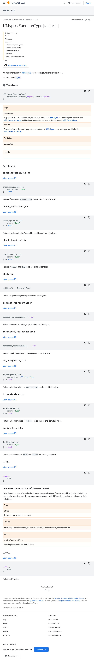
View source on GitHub (17, 65)
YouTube (6, 635)
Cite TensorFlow (54, 635)
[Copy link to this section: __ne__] (12, 552)
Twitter (6, 631)
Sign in (88, 3)
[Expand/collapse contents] (16, 33)
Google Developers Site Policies (69, 601)
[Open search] (63, 2)
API (36, 20)
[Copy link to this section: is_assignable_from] (29, 360)
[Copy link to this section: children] (15, 274)
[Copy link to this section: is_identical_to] (25, 428)
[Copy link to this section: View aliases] (20, 85)
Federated (9, 10)
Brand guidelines (54, 631)
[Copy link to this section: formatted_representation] (37, 331)
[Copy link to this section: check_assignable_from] (32, 172)
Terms (5, 644)
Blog (4, 620)
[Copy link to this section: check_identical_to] (29, 240)
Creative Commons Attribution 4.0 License (69, 598)
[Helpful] (85, 20)
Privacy (13, 644)
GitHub (5, 627)
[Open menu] (3, 3)
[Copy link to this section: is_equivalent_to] (26, 394)
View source (8, 178)
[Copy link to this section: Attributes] (14, 138)
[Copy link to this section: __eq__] (13, 461)
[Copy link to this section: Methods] (17, 166)
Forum (5, 624)
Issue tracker (53, 620)
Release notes (53, 624)
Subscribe (41, 649)
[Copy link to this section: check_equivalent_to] (30, 206)
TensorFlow (7, 20)
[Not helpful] (89, 20)
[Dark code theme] (85, 91)
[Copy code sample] (89, 91)
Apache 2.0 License (36, 601)
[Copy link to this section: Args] (10, 107)
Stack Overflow (54, 627)
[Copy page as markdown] (53, 26)
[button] (47, 85)
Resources (18, 20)
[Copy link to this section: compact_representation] (34, 303)
